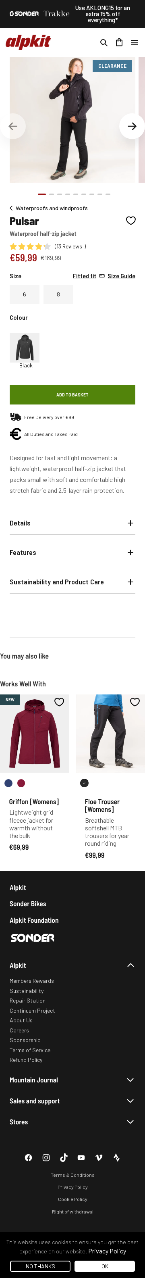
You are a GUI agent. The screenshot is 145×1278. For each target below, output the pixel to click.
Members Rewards (32, 980)
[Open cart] (119, 42)
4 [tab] (67, 194)
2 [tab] (51, 194)
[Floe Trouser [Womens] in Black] (84, 783)
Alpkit (18, 887)
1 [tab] (42, 194)
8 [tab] (99, 194)
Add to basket (72, 394)
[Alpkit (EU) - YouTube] (81, 1157)
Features (23, 552)
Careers (19, 1030)
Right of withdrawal (72, 1211)
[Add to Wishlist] (130, 221)
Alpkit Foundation (34, 920)
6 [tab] (83, 194)
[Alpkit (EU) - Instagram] (46, 1157)
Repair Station (28, 1000)
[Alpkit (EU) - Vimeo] (99, 1157)
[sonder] (24, 13)
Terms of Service (30, 1050)
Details (20, 522)
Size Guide (104, 275)
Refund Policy (26, 1059)
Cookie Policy (72, 1199)
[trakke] (57, 14)
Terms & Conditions (73, 1175)
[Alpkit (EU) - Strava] (116, 1157)
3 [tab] (59, 194)
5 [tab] (75, 194)
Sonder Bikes (28, 903)
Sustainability (27, 990)
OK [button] (105, 1266)
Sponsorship (25, 1039)
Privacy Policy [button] (107, 1251)
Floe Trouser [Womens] (102, 805)
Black (26, 365)
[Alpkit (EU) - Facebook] (28, 1157)
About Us (21, 1020)
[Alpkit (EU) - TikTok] (64, 1157)
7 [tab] (91, 194)
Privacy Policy (73, 1187)
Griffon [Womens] (34, 801)
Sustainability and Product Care (57, 581)
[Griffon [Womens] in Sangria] (21, 783)
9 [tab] (108, 194)
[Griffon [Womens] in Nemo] (8, 783)
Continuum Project (32, 1010)
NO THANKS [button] (40, 1266)
